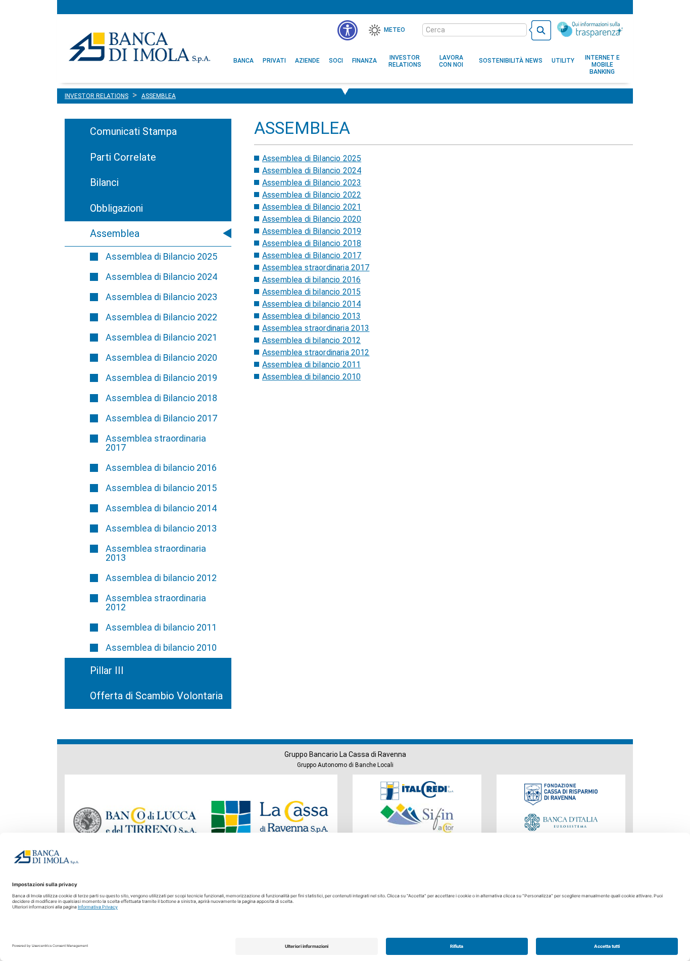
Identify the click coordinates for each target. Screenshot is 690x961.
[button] (347, 30)
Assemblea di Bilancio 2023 (161, 297)
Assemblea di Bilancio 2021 (161, 337)
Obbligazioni (116, 208)
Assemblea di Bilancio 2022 (161, 317)
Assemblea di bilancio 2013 (161, 528)
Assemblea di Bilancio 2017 (161, 418)
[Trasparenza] (590, 29)
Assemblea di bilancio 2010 (161, 647)
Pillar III (107, 670)
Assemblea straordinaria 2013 (156, 553)
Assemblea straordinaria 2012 (156, 602)
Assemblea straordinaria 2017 (156, 443)
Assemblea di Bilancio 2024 (161, 276)
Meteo (394, 29)
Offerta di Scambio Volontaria (156, 696)
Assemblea (114, 233)
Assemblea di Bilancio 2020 (161, 357)
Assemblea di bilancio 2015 (161, 488)
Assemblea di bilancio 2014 (161, 508)
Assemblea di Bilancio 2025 (161, 256)
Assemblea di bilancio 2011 (161, 627)
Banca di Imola (139, 47)
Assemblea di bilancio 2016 (161, 467)
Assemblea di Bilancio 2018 (161, 398)
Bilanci (104, 182)
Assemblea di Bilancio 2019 (161, 377)
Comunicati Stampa (133, 131)
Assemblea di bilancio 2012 (161, 577)
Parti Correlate (123, 157)
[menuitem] (243, 60)
